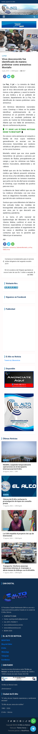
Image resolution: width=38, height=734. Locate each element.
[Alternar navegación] (3, 16)
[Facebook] (4, 76)
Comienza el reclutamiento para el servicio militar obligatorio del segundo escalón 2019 (19, 261)
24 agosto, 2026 (8, 471)
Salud (4, 249)
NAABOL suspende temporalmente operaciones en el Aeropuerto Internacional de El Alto (17, 467)
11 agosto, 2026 (8, 572)
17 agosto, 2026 (8, 506)
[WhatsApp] (12, 76)
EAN (16, 471)
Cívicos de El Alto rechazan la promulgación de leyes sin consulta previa (17, 501)
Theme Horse (21, 728)
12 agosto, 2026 (8, 538)
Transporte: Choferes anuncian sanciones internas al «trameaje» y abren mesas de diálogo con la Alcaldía (18, 568)
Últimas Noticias (10, 438)
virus (8, 249)
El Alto (6, 460)
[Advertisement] (19, 331)
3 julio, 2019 (5, 71)
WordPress (25, 731)
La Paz (4, 56)
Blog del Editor (6, 644)
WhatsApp (5, 652)
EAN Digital (14, 71)
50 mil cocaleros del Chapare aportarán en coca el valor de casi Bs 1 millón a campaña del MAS (18, 272)
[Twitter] (8, 76)
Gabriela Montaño (21, 247)
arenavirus (12, 247)
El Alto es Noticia (24, 725)
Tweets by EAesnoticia (12, 360)
